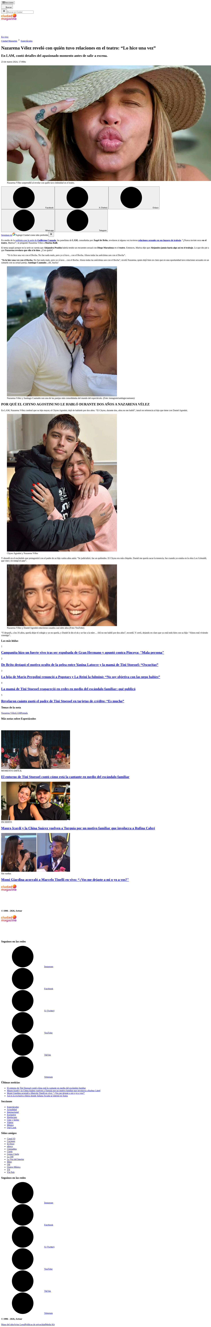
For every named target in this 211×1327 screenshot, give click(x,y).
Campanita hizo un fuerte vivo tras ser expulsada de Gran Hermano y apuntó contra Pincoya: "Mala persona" (82, 652)
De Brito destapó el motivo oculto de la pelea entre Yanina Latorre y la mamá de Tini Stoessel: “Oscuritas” (79, 665)
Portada (24, 713)
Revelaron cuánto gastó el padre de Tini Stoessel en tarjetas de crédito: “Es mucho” (62, 701)
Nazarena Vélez (8, 713)
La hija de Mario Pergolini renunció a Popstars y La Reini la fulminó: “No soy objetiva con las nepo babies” (80, 677)
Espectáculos (26, 41)
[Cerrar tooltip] (51, 234)
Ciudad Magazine (9, 41)
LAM (18, 713)
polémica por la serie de (35, 240)
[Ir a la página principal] (22, 34)
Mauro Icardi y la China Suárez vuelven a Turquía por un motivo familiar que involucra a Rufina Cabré (78, 828)
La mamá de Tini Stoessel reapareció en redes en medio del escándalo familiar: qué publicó (68, 689)
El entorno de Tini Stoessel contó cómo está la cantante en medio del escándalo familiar (65, 777)
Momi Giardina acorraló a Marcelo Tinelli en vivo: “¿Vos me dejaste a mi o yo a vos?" (65, 879)
